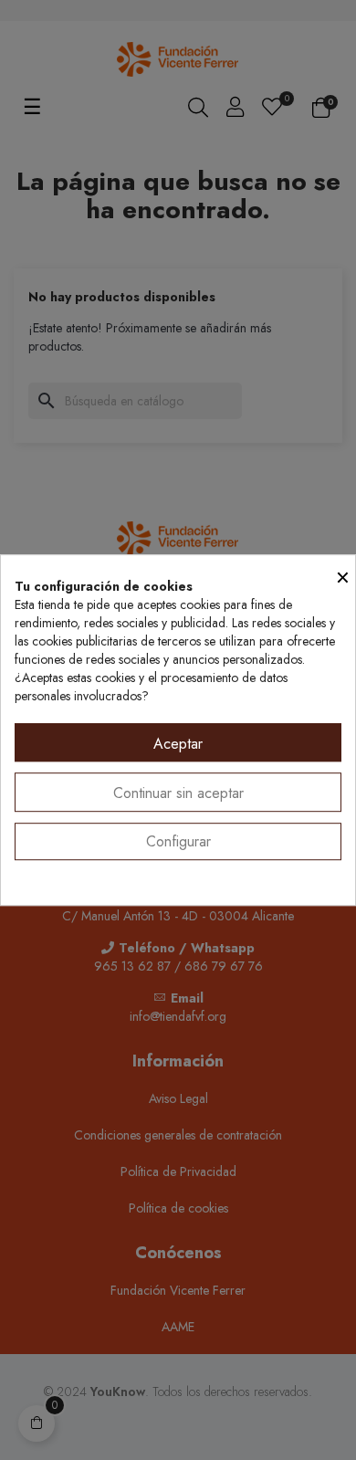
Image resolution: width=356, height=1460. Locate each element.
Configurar (178, 841)
